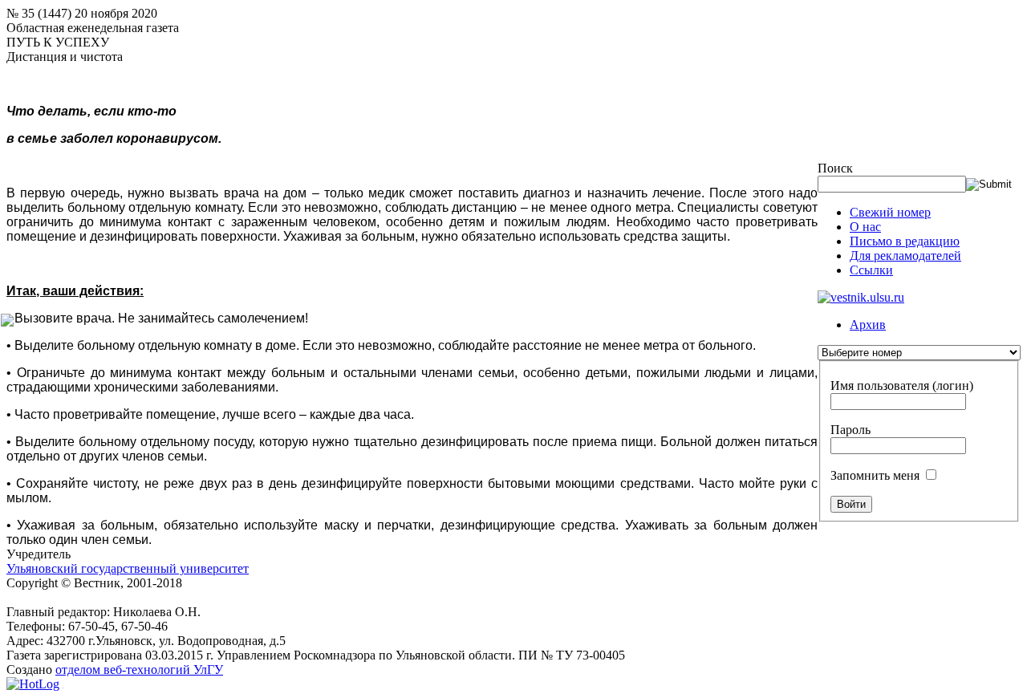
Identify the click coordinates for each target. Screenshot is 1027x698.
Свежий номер (890, 212)
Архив (868, 324)
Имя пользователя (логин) (901, 385)
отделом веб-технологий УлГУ (139, 669)
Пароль (850, 429)
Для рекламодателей (905, 255)
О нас (865, 226)
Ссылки (871, 270)
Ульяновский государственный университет (127, 568)
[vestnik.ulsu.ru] (861, 297)
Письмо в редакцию (905, 241)
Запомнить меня (874, 475)
